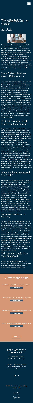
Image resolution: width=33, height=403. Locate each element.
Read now (16, 288)
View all (16, 337)
